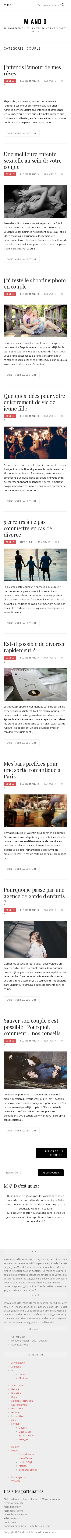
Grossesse (17, 1408)
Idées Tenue (25, 1458)
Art (13, 1370)
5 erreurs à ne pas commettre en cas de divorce (28, 528)
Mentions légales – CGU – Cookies (29, 1340)
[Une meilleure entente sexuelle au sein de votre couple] (35, 201)
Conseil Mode (26, 1454)
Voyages (23, 1439)
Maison (15, 1446)
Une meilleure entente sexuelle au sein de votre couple (33, 160)
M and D (35, 21)
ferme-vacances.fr (13, 1503)
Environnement (19, 1404)
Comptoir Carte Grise (15, 1526)
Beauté (15, 1389)
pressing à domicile (25, 1286)
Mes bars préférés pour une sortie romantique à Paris (32, 770)
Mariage (23, 1465)
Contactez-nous (19, 1344)
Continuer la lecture (22, 133)
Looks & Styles (26, 1462)
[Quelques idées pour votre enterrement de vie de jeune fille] (35, 442)
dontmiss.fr (10, 1522)
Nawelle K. (26, 542)
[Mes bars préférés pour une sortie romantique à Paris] (35, 810)
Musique (23, 1378)
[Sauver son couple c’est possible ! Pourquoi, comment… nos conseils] (35, 1070)
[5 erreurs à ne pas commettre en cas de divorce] (35, 564)
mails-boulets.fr (12, 1506)
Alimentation (18, 1362)
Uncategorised (19, 1477)
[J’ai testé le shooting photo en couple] (35, 320)
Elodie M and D (29, 81)
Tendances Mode (28, 1469)
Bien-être (16, 1393)
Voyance (15, 1481)
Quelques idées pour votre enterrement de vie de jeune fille (34, 402)
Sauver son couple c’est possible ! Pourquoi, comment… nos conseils (32, 1027)
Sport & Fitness (27, 1435)
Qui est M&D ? (18, 1336)
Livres (22, 1374)
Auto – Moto (17, 1385)
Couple (10, 81)
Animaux (16, 1366)
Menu (11, 5)
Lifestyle (15, 1424)
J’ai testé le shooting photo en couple (35, 283)
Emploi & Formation (22, 1400)
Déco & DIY (25, 1431)
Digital (14, 1397)
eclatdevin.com (12, 1518)
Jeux (13, 1420)
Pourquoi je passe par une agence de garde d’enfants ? (34, 896)
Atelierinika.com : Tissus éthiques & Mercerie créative (32, 1499)
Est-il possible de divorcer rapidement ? (34, 647)
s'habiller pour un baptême (27, 1270)
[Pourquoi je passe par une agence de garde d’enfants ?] (35, 939)
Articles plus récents (54, 1153)
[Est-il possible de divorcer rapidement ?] (35, 684)
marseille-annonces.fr (15, 1514)
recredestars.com (13, 1510)
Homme (15, 1412)
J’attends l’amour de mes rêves (32, 70)
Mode (14, 1450)
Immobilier (17, 1416)
